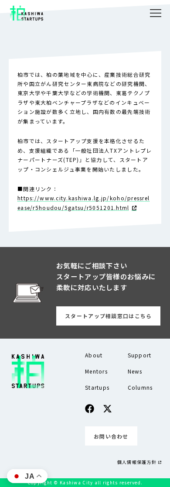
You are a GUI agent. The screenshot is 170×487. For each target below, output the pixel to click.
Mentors (96, 371)
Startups (97, 387)
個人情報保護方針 (136, 462)
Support (140, 355)
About (93, 355)
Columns (140, 387)
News (135, 371)
